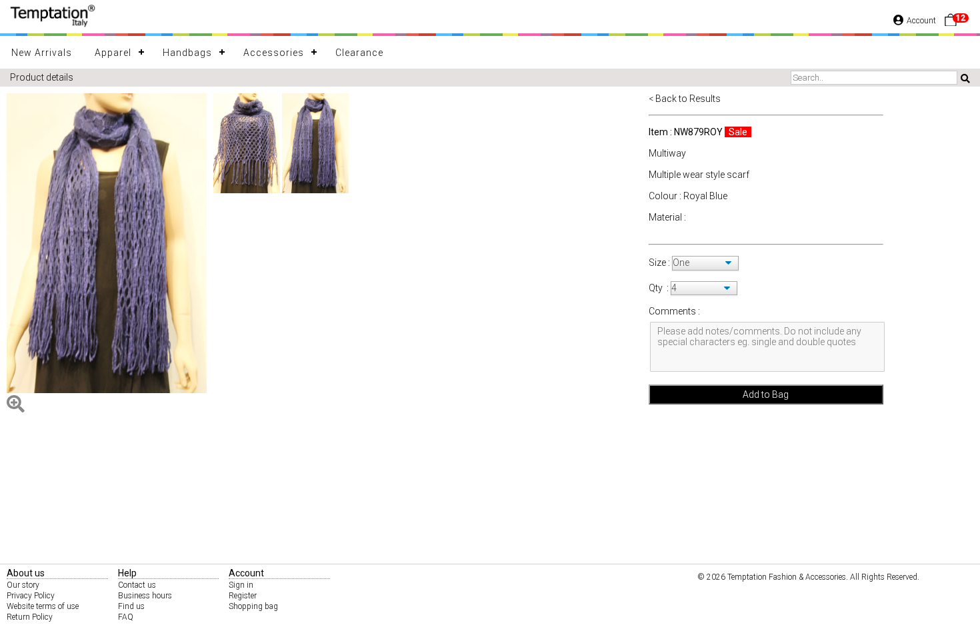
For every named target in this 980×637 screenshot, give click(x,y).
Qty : (659, 288)
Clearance (359, 52)
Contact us (137, 585)
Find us (131, 606)
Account (921, 20)
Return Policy (30, 617)
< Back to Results (685, 98)
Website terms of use (43, 606)
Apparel (113, 52)
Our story (23, 585)
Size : (660, 262)
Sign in (241, 585)
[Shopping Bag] (950, 23)
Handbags (187, 52)
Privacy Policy (31, 595)
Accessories (273, 52)
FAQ (125, 617)
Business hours (145, 595)
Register (243, 595)
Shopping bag (253, 606)
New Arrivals (41, 52)
